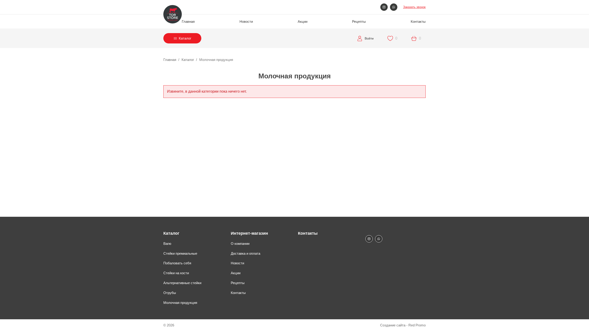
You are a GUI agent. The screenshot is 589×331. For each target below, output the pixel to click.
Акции (302, 21)
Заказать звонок (414, 7)
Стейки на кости (176, 273)
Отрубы (169, 293)
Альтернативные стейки (182, 283)
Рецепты (359, 21)
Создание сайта (392, 325)
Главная (188, 21)
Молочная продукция (180, 303)
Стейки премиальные (180, 253)
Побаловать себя (177, 263)
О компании (240, 243)
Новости (246, 21)
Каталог (188, 60)
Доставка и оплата (245, 253)
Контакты (418, 21)
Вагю (167, 243)
